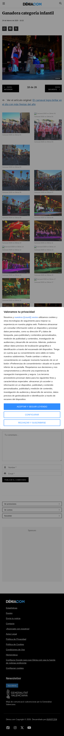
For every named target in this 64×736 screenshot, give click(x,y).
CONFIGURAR (32, 414)
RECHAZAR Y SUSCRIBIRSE (32, 422)
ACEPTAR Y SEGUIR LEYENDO (32, 406)
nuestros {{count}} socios (26, 317)
